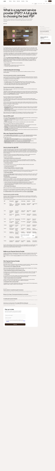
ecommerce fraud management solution (23, 141)
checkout (6, 118)
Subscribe (15, 324)
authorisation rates (6, 175)
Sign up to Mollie (17, 255)
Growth (4, 7)
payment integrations (27, 139)
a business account (12, 93)
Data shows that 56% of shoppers (31, 135)
